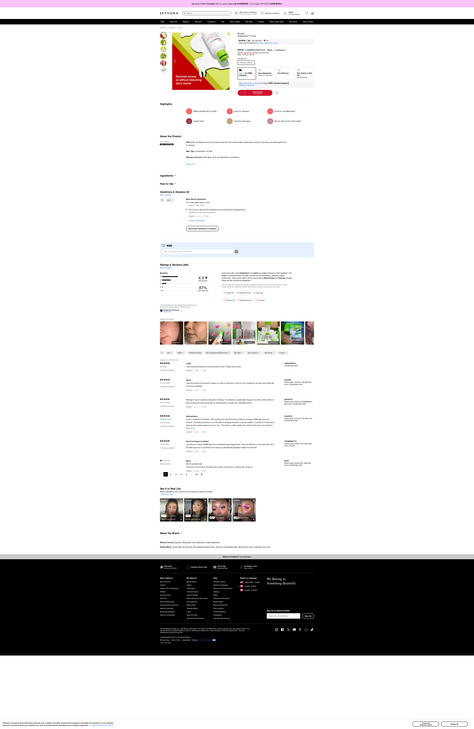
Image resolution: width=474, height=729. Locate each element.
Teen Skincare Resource (221, 618)
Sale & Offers (308, 21)
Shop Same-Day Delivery (195, 618)
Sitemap (195, 640)
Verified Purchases (195, 353)
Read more (190, 428)
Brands (261, 21)
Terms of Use (175, 640)
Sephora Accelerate (166, 608)
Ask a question (257, 40)
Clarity (261, 43)
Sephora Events (165, 595)
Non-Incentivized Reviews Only (216, 353)
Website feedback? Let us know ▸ (237, 556)
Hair (222, 21)
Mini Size (249, 21)
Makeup (186, 21)
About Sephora (165, 582)
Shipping (216, 592)
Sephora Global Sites (167, 602)
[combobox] (206, 13)
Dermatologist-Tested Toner (203, 547)
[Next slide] (227, 61)
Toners (180, 28)
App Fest (173, 21)
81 (197, 474)
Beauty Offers (191, 605)
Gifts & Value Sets (277, 21)
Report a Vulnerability (167, 615)
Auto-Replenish (192, 602)
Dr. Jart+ (241, 34)
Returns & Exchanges (220, 585)
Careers (162, 585)
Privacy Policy (164, 640)
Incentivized (175, 342)
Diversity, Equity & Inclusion (169, 605)
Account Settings (192, 595)
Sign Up (308, 616)
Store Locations (218, 608)
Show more (190, 164)
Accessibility (217, 615)
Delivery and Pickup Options (222, 588)
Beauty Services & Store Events (197, 598)
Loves (189, 612)
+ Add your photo (166, 494)
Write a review (165, 267)
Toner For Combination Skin (226, 547)
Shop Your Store (192, 615)
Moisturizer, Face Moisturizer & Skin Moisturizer (201, 542)
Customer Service (219, 582)
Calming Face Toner (262, 547)
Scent (276, 43)
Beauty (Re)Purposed (167, 612)
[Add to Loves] (277, 92)
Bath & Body (235, 21)
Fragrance (211, 21)
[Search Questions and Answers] (162, 200)
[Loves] (307, 13)
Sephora (178, 542)
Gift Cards (293, 21)
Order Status (191, 588)
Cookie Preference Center (102, 725)
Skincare (198, 21)
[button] (89, 725)
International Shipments (221, 598)
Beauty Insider (191, 582)
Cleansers (171, 28)
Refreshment (268, 43)
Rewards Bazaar (192, 608)
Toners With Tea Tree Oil (182, 547)
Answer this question (197, 220)
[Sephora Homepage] (169, 13)
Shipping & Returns (246, 85)
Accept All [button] (454, 724)
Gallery (189, 585)
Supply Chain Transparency (169, 588)
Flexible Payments (219, 612)
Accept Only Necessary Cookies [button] (426, 724)
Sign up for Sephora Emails (278, 611)
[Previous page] (160, 474)
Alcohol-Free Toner (245, 547)
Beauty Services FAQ (220, 605)
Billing (215, 595)
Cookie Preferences (205, 640)
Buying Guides (218, 602)
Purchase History (192, 592)
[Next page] (201, 474)
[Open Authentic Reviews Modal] (182, 310)
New (162, 21)
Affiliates (163, 592)
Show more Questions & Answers (202, 228)
